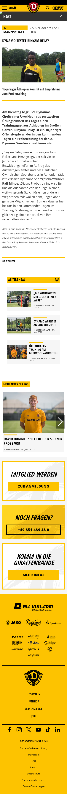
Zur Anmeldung (33, 486)
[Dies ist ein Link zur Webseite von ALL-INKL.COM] (33, 607)
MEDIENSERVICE (33, 709)
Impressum (33, 754)
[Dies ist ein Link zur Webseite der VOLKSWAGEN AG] (50, 648)
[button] (47, 8)
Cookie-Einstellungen (33, 786)
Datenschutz (33, 773)
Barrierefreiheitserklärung (33, 748)
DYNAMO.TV (33, 694)
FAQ (33, 761)
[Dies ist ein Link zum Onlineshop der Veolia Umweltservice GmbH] (33, 648)
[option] (33, 422)
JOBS (33, 716)
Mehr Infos (33, 575)
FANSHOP (33, 701)
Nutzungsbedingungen (33, 780)
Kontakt (33, 767)
